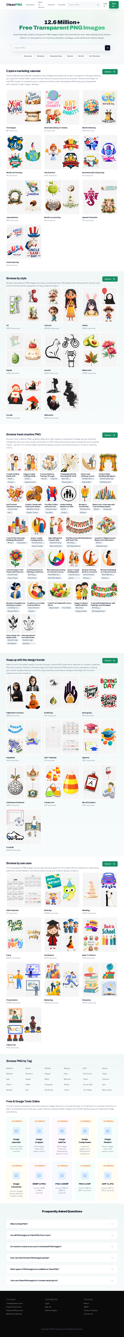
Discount (29, 1074)
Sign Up (48, 1307)
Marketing (48, 1000)
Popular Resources (14, 1307)
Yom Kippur (11, 128)
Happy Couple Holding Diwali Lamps (29, 476)
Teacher (51, 5)
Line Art (47, 370)
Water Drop (107, 1090)
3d (7, 325)
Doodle (9, 415)
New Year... (66, 479)
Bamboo (9, 1068)
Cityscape (107, 509)
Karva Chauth (88, 575)
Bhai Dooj (79, 608)
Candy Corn (49, 802)
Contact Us (88, 1314)
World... (44, 479)
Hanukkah (10, 758)
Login (47, 1303)
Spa (103, 1084)
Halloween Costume (14, 713)
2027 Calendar (50, 758)
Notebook (41, 56)
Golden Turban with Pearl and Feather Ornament (33, 507)
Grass (104, 1074)
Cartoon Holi (12, 509)
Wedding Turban (33, 509)
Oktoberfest (49, 173)
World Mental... (54, 575)
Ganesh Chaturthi (89, 217)
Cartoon (47, 325)
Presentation (12, 1000)
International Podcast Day (93, 173)
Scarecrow (28, 56)
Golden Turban (32, 513)
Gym (8, 1079)
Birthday (47, 910)
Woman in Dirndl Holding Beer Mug (85, 507)
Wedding (86, 910)
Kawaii (9, 370)
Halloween (30, 5)
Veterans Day (51, 509)
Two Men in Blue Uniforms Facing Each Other (51, 507)
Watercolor (87, 370)
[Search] (98, 5)
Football (61, 5)
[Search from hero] (107, 48)
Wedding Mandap (106, 479)
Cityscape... (22, 543)
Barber (28, 1068)
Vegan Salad (54, 608)
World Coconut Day (52, 217)
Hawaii (28, 1079)
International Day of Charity (55, 128)
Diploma (85, 758)
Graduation (49, 955)
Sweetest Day (55, 543)
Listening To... (13, 608)
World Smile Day (89, 128)
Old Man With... (88, 479)
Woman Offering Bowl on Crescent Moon (89, 572)
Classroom (11, 1045)
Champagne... (67, 482)
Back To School (89, 955)
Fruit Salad (66, 608)
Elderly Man (86, 482)
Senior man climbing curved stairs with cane (87, 476)
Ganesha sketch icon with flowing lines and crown (28, 637)
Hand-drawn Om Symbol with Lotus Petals (12, 637)
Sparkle (9, 1090)
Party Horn (32, 578)
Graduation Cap (56, 56)
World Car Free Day (14, 173)
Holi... (10, 513)
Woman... (87, 578)
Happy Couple (30, 482)
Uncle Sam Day (12, 262)
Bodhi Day (48, 713)
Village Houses (101, 546)
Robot (9, 1084)
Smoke (66, 1084)
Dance (104, 1068)
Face (66, 1074)
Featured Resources (14, 1310)
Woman (83, 513)
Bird (84, 1068)
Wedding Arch (105, 482)
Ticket (66, 1090)
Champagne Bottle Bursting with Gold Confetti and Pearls (68, 476)
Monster (67, 1079)
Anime (85, 325)
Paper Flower (13, 578)
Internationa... (37, 543)
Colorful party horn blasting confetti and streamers (35, 572)
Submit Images (51, 1310)
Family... (64, 513)
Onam (85, 1079)
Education (86, 1000)
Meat (47, 1079)
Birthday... (71, 543)
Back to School (41, 4)
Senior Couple (37, 546)
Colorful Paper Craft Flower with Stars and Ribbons (15, 572)
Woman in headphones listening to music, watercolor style (15, 605)
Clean (14, 4)
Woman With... (13, 611)
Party (8, 955)
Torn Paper (87, 1090)
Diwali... (11, 479)
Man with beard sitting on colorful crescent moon (56, 572)
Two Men (49, 513)
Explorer (54, 479)
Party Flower (12, 575)
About (86, 1303)
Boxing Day (87, 713)
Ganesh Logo (13, 640)
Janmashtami (12, 217)
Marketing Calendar (14, 1314)
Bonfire (81, 56)
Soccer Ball (87, 1084)
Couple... (11, 482)
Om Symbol (12, 643)
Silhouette (48, 415)
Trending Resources (14, 1303)
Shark (28, 1084)
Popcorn (105, 1079)
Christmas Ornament (15, 802)
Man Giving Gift (56, 546)
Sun (27, 1090)
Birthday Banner (73, 546)
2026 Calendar (12, 910)
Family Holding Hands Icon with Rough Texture (66, 507)
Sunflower (49, 1090)
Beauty (67, 1068)
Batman (48, 1068)
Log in (105, 4)
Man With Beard (54, 578)
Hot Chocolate (94, 56)
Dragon (47, 1074)
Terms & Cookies (90, 1310)
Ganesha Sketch (26, 644)
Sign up (114, 4)
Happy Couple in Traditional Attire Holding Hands (81, 605)
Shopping (48, 1084)
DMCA (86, 1307)
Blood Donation (89, 802)
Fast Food (87, 1074)
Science (70, 56)
